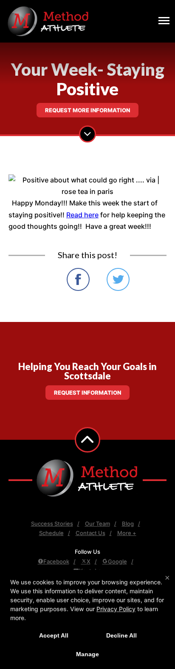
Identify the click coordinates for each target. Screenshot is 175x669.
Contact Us (90, 533)
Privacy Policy (115, 608)
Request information (87, 392)
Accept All (53, 635)
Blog (128, 523)
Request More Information (87, 110)
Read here (82, 215)
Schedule (51, 533)
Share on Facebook (78, 279)
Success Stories (52, 523)
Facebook (56, 561)
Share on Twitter (118, 279)
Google (117, 561)
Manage (87, 654)
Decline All (121, 635)
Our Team (97, 523)
